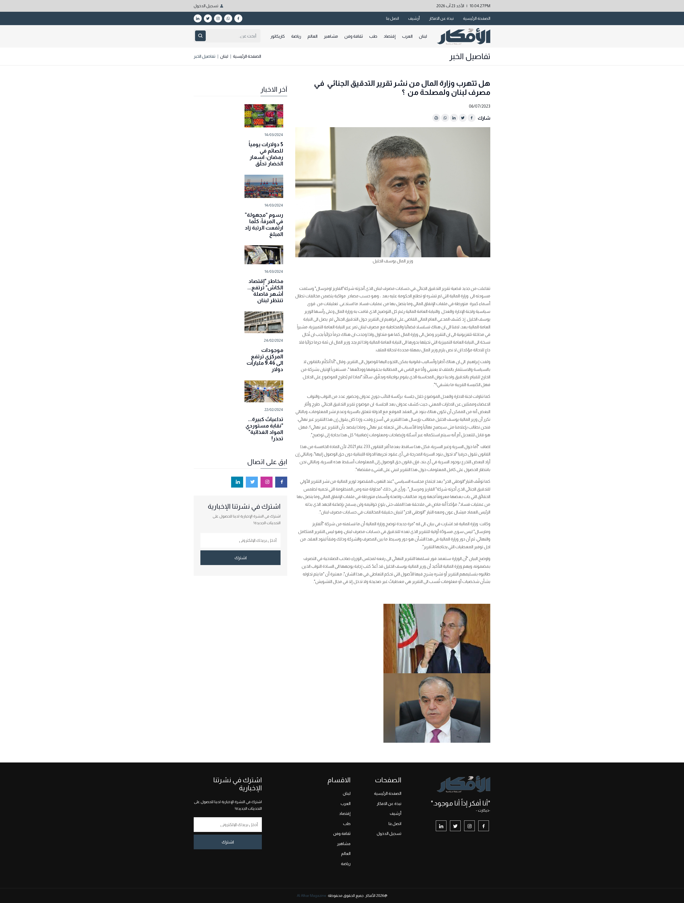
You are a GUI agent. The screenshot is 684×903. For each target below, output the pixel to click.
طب (373, 36)
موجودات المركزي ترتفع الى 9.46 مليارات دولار (265, 359)
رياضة (296, 36)
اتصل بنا (392, 18)
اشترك (241, 557)
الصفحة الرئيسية (476, 18)
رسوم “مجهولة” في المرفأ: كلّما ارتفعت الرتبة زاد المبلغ (264, 224)
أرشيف (414, 18)
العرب (407, 36)
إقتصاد (390, 36)
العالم (312, 36)
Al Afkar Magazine (311, 895)
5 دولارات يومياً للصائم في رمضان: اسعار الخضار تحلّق (266, 153)
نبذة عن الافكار (441, 18)
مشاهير (331, 36)
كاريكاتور (277, 36)
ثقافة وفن (353, 36)
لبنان (423, 36)
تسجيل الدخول (206, 5)
